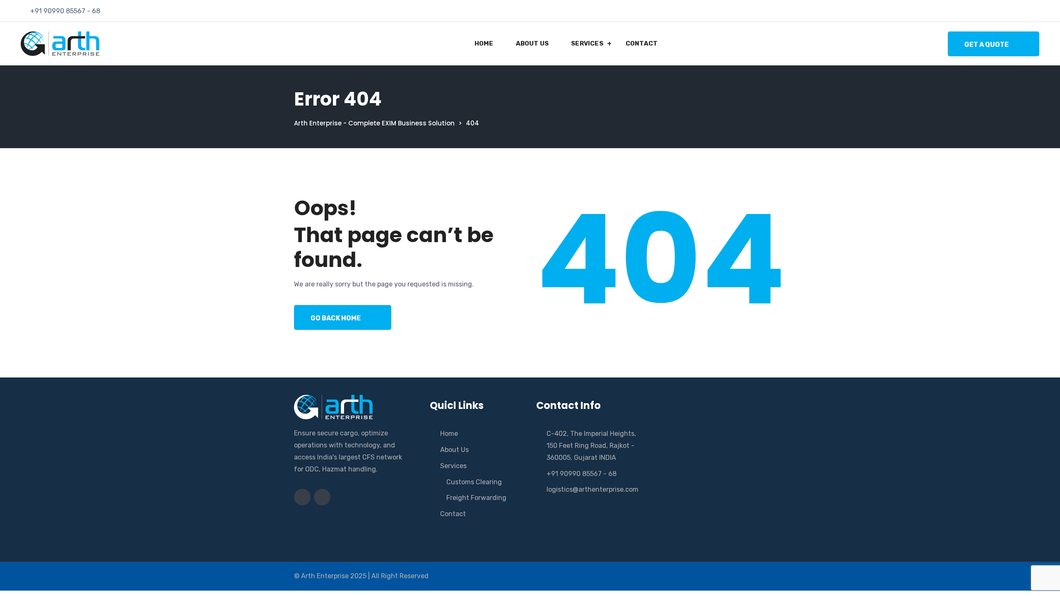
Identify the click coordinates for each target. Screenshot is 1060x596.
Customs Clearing (474, 482)
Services (587, 43)
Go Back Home (336, 318)
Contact (642, 43)
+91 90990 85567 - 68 (65, 11)
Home (484, 43)
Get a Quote (986, 44)
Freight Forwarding (476, 498)
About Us (532, 43)
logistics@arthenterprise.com (592, 489)
